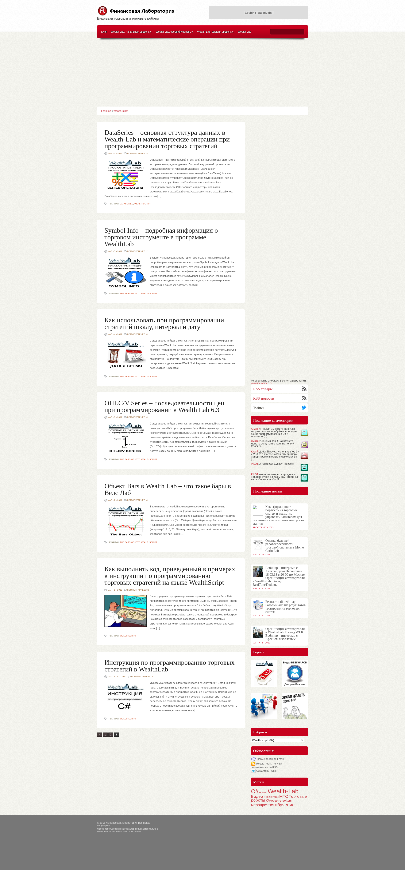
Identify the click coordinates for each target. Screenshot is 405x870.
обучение (285, 804)
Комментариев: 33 (138, 590)
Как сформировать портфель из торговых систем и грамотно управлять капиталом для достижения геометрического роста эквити (278, 515)
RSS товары (263, 389)
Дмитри (255, 441)
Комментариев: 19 (142, 676)
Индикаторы (271, 796)
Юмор (270, 800)
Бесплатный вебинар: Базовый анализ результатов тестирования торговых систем (285, 607)
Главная (106, 110)
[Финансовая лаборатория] (136, 13)
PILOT (254, 463)
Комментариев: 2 (137, 251)
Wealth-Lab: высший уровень (215, 31)
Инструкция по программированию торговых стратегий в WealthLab (169, 666)
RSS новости (263, 398)
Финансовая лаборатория (122, 822)
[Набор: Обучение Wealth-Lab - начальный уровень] (264, 718)
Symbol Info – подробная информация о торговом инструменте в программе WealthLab (161, 237)
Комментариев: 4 (137, 500)
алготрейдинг (284, 800)
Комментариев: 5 (137, 153)
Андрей (255, 428)
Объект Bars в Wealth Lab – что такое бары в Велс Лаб (167, 489)
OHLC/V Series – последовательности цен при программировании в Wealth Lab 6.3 (164, 406)
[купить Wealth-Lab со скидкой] (264, 685)
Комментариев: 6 (137, 417)
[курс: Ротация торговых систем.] (295, 718)
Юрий (254, 451)
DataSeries (126, 204)
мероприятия (262, 805)
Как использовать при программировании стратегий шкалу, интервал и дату (164, 323)
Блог (104, 31)
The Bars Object (129, 293)
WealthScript (120, 110)
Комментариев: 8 (137, 334)
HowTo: (263, 792)
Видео (257, 796)
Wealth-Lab (244, 31)
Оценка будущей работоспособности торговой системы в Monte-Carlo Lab (285, 545)
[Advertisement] (202, 72)
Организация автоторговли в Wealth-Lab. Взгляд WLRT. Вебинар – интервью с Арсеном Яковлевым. (285, 634)
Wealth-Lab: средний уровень (174, 31)
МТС (283, 796)
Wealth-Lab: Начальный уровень (131, 31)
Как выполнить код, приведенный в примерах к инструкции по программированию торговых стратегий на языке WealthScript (169, 575)
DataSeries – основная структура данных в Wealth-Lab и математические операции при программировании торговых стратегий (167, 139)
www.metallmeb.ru (261, 383)
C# (255, 791)
